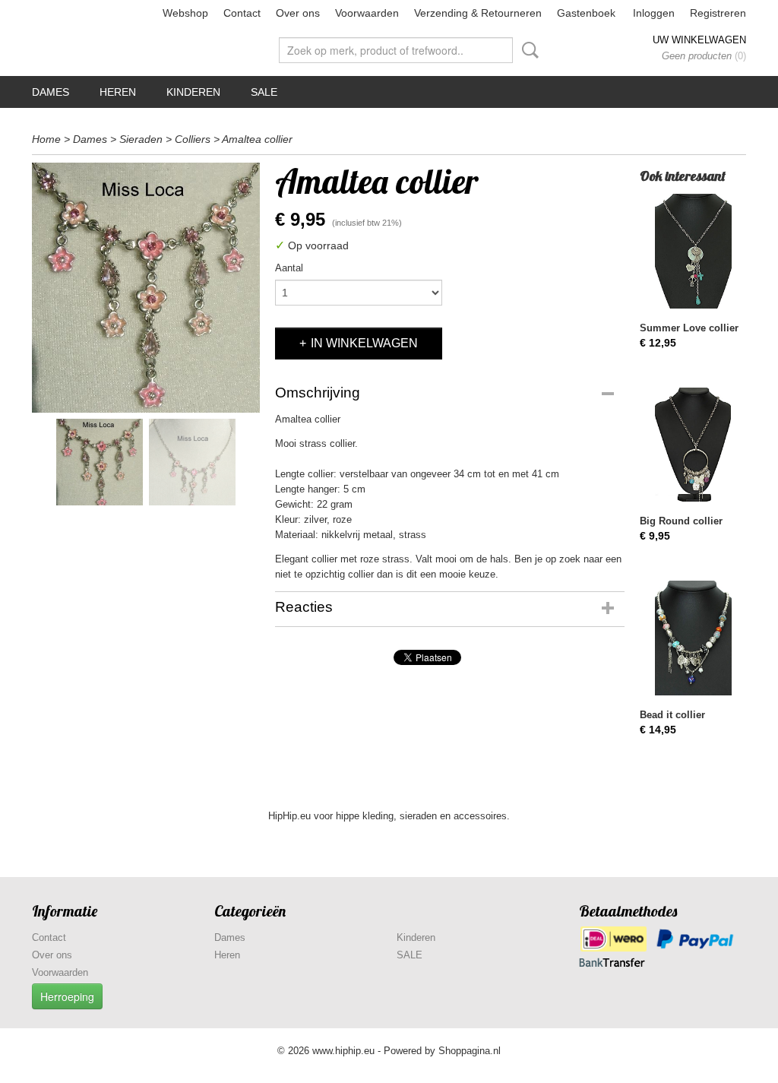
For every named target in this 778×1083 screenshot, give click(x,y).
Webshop (185, 13)
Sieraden (141, 139)
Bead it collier (672, 714)
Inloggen (654, 13)
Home (46, 139)
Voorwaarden (367, 13)
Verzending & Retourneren (478, 13)
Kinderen (193, 92)
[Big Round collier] (693, 445)
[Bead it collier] (693, 638)
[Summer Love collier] (693, 251)
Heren (118, 92)
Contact (242, 13)
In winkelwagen (364, 343)
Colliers (192, 139)
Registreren (718, 13)
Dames (50, 92)
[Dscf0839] (146, 288)
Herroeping (67, 996)
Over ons (298, 13)
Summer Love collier (689, 328)
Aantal (289, 268)
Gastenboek (586, 13)
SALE (264, 92)
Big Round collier (681, 521)
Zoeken (527, 50)
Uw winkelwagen (699, 40)
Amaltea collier (257, 139)
